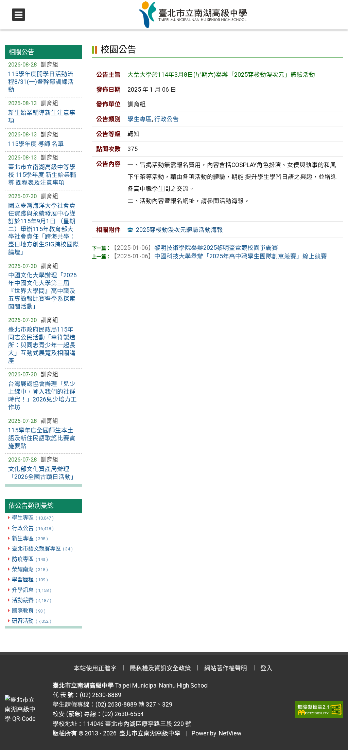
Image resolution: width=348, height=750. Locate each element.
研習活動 (31, 621)
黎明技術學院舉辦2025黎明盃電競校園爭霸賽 (194, 247)
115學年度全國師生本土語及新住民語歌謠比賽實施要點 (41, 438)
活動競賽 (31, 600)
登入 (266, 668)
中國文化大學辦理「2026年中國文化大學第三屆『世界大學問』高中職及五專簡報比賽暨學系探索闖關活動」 (42, 291)
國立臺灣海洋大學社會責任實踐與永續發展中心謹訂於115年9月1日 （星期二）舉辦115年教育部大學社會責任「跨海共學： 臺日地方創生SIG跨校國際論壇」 (43, 229)
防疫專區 (30, 559)
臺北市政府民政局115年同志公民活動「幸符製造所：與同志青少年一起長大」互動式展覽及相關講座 (41, 345)
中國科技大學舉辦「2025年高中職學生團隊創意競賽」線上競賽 (219, 256)
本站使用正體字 (95, 668)
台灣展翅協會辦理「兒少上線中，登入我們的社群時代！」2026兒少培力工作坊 (42, 395)
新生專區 (30, 538)
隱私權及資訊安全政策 (160, 668)
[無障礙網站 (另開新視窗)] (319, 709)
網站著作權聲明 (225, 668)
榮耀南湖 (30, 569)
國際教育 (28, 610)
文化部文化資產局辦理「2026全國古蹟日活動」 (42, 473)
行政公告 (32, 528)
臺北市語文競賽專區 (42, 548)
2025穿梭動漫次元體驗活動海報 (179, 229)
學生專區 (32, 517)
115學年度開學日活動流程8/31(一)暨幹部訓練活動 (41, 82)
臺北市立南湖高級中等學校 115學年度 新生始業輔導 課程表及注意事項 (42, 175)
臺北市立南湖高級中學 (148, 733)
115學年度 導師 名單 (36, 143)
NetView (230, 733)
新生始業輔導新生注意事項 (41, 116)
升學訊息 (31, 590)
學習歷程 (30, 579)
